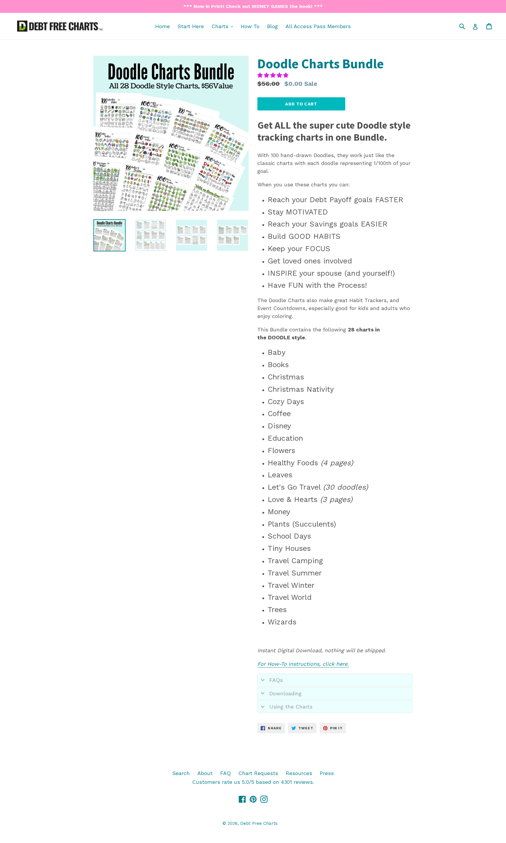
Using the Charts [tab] (290, 707)
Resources (299, 773)
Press (327, 773)
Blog (272, 26)
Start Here (190, 26)
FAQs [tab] (276, 680)
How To (250, 26)
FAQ (225, 773)
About (205, 773)
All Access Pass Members (318, 26)
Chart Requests (258, 773)
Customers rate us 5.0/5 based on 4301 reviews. (253, 782)
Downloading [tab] (285, 693)
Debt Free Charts (259, 823)
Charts (223, 26)
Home (162, 26)
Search (181, 773)
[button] (273, 75)
